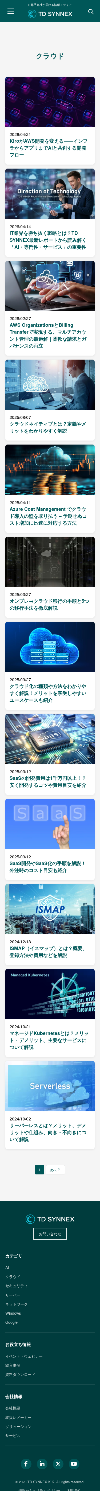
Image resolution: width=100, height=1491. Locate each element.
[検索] (90, 11)
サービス (12, 1435)
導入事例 (12, 1365)
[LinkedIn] (42, 1464)
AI (7, 1267)
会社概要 (12, 1408)
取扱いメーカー (18, 1417)
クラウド (12, 1276)
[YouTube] (74, 1464)
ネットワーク (16, 1304)
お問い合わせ (50, 1233)
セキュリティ (16, 1285)
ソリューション (18, 1426)
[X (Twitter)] (58, 1464)
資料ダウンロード (20, 1374)
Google (11, 1322)
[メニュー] (10, 11)
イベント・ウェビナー (24, 1356)
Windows (13, 1313)
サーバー (12, 1295)
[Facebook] (26, 1464)
